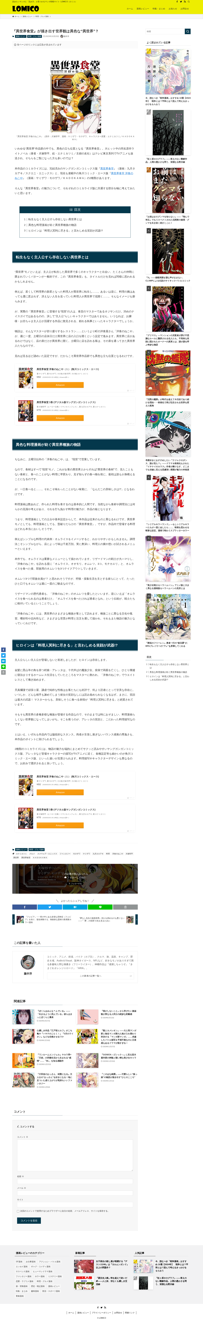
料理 (108, 854)
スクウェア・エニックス (47, 854)
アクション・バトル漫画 (49, 1262)
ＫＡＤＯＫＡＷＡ (40, 858)
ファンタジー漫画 (23, 1276)
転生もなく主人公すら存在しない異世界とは (55, 219)
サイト (20, 1199)
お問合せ (118, 1313)
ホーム (71, 1313)
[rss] (185, 1)
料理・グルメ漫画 (34, 36)
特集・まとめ (21, 1291)
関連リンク (130, 1313)
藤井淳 (28, 973)
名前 (20, 1176)
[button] (24, 907)
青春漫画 (20, 1296)
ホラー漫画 (40, 1276)
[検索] (189, 1)
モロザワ (76, 854)
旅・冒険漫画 (21, 1286)
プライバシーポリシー (101, 1313)
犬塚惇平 (129, 854)
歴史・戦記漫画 (38, 1286)
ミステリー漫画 (55, 1276)
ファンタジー (65, 854)
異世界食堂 (107, 168)
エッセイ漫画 (21, 1266)
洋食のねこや (117, 854)
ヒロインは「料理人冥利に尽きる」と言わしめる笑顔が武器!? (65, 230)
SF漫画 (19, 1262)
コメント (22, 1137)
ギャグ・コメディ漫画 (40, 1266)
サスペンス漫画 (22, 1271)
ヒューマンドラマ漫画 (42, 1271)
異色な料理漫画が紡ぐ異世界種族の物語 (52, 224)
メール (21, 1188)
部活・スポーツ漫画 (51, 1291)
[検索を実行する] (188, 31)
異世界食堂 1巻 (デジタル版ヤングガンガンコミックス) (66, 402)
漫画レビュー (21, 36)
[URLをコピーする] (125, 907)
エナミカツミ (21, 854)
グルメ (32, 854)
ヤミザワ (86, 854)
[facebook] (177, 1)
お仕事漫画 (31, 1262)
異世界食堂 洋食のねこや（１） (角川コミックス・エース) (68, 369)
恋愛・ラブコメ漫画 (24, 1281)
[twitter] (181, 1)
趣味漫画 (35, 1291)
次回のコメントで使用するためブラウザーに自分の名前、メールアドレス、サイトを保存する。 (65, 1211)
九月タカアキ (98, 854)
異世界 (16, 858)
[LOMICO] (25, 9)
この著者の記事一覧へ (90, 976)
